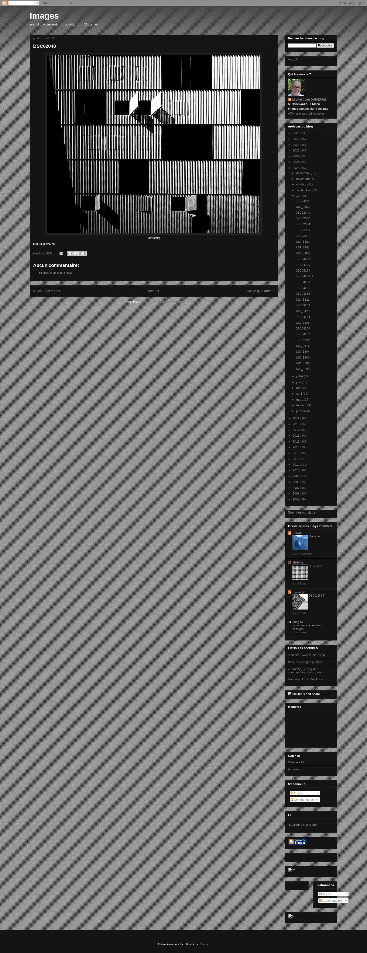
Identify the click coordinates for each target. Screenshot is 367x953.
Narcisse (314, 536)
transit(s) (299, 592)
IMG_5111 (302, 346)
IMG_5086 (302, 363)
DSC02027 (302, 235)
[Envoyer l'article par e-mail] (61, 253)
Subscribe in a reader (303, 824)
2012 (296, 459)
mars (300, 399)
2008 (296, 482)
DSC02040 (302, 218)
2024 (296, 144)
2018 (296, 424)
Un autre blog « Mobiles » (305, 679)
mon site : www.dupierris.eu (306, 655)
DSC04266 (302, 328)
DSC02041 (302, 212)
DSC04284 (302, 316)
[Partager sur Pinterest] (85, 253)
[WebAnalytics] (292, 872)
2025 (296, 138)
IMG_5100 (302, 357)
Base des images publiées (305, 662)
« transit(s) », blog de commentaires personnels (305, 670)
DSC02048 (302, 340)
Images (44, 15)
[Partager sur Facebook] (81, 253)
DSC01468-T (317, 595)
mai (299, 388)
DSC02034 (302, 224)
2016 (296, 435)
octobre (301, 184)
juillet (300, 376)
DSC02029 (302, 230)
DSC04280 (302, 282)
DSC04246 (302, 201)
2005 (296, 499)
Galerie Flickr (297, 762)
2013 (296, 453)
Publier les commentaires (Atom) (163, 302)
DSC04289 (302, 259)
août (299, 196)
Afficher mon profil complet (306, 113)
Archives (293, 769)
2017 (296, 430)
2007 (296, 487)
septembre (304, 190)
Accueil (153, 291)
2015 (296, 441)
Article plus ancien (260, 291)
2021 (296, 162)
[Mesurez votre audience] (292, 918)
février (301, 405)
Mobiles (298, 562)
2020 (296, 168)
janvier (301, 411)
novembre (303, 178)
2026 (296, 133)
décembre (303, 173)
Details (297, 533)
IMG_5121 (302, 299)
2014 (296, 447)
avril (299, 393)
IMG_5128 (302, 322)
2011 (296, 464)
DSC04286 (302, 288)
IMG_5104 (302, 351)
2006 (296, 493)
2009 (296, 476)
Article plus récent (46, 291)
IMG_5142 (302, 247)
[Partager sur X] (77, 253)
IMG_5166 (302, 253)
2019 (296, 418)
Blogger (204, 944)
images (297, 622)
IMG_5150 (302, 241)
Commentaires (303, 799)
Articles (298, 793)
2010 (296, 470)
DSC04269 (302, 334)
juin (299, 382)
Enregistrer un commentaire (55, 272)
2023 (296, 150)
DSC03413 (315, 566)
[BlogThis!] (73, 253)
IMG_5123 (302, 311)
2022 (296, 156)
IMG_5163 (302, 207)
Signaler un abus (301, 512)
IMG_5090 (302, 369)
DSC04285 (302, 293)
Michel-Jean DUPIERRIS (309, 99)
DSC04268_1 (304, 276)
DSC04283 (302, 305)
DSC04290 (302, 264)
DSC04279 (302, 270)
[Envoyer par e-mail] (69, 253)
